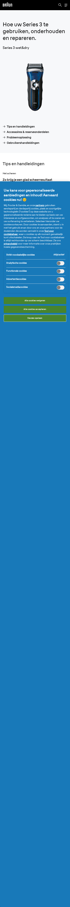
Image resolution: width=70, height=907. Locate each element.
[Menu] (66, 5)
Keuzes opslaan (35, 318)
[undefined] (7, 5)
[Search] (60, 5)
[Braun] (7, 5)
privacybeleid (10, 243)
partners (40, 205)
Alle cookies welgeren (35, 300)
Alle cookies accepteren (35, 309)
